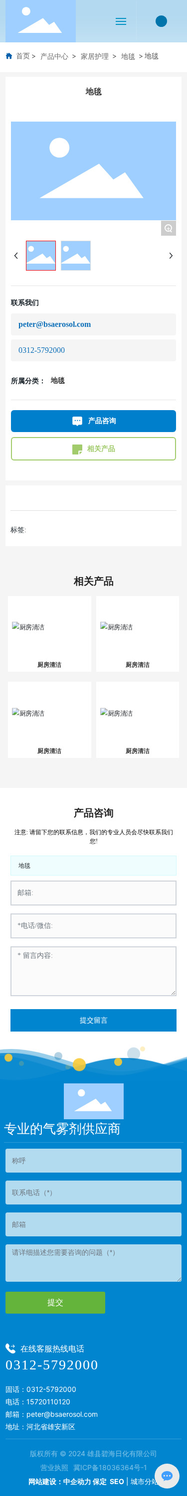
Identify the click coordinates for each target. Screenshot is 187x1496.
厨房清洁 (49, 664)
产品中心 (54, 56)
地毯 (128, 56)
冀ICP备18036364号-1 (110, 1467)
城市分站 (145, 1481)
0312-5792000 (41, 350)
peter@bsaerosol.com (54, 324)
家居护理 (95, 56)
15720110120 (48, 1401)
